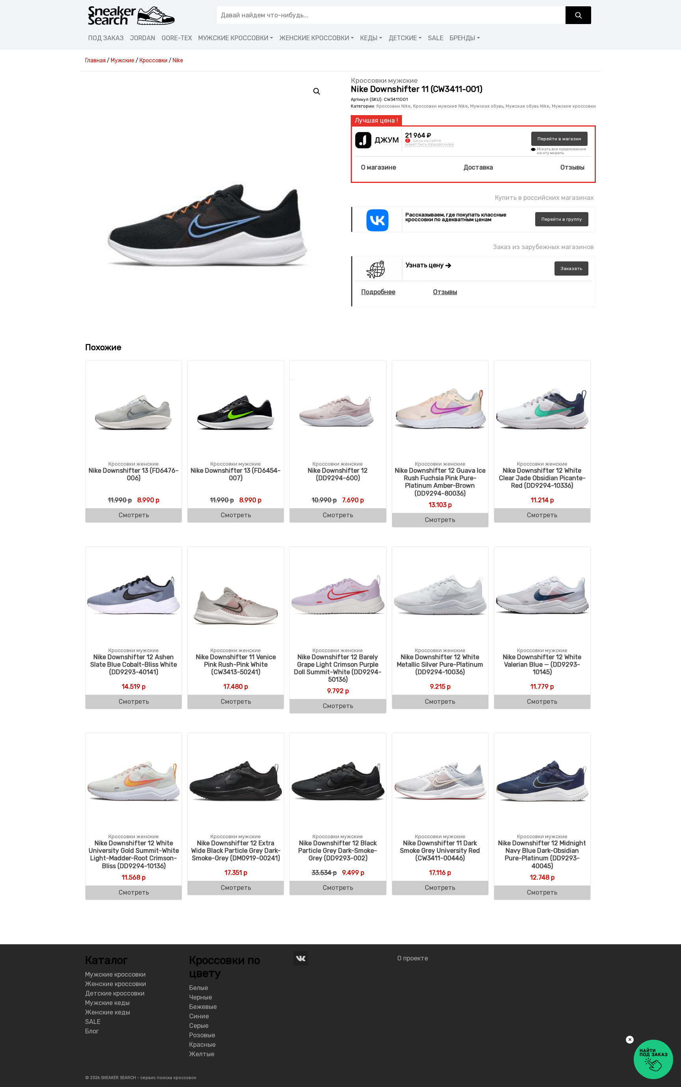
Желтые (201, 1054)
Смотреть (134, 515)
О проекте (412, 958)
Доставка (478, 167)
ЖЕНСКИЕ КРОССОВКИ (314, 38)
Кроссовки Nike (393, 106)
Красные (202, 1044)
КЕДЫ (369, 38)
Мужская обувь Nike (527, 106)
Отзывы (572, 167)
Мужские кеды (107, 1003)
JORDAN (142, 38)
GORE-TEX (177, 38)
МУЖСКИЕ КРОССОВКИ (233, 38)
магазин (559, 139)
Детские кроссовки (115, 993)
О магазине (378, 167)
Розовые (202, 1035)
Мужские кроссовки (574, 106)
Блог (92, 1031)
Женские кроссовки (115, 984)
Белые (198, 988)
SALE (435, 38)
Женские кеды (107, 1012)
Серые (198, 1025)
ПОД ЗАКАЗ (106, 38)
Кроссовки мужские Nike (440, 106)
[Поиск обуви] (578, 15)
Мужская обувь (486, 106)
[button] (317, 91)
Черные (200, 997)
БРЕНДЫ (462, 38)
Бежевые (203, 1007)
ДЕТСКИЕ (403, 38)
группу (561, 219)
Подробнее (378, 292)
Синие (199, 1016)
